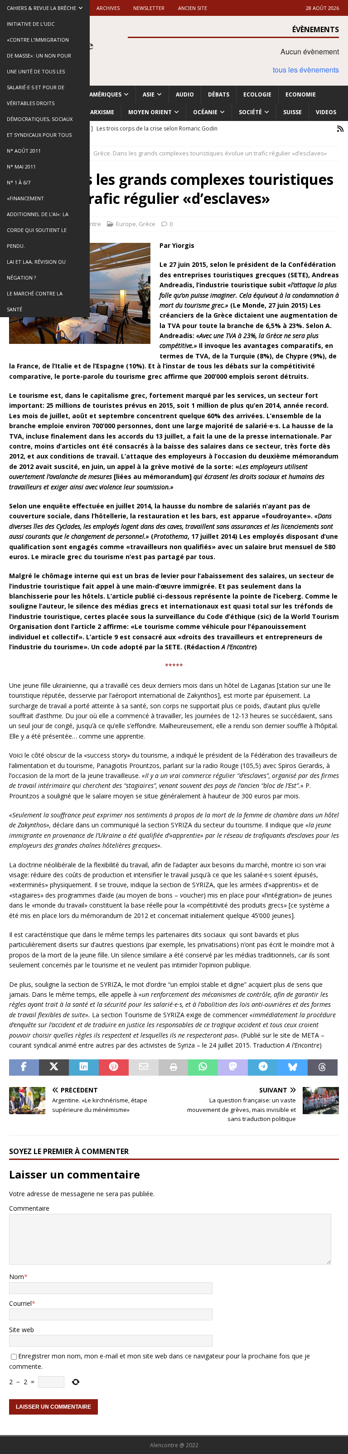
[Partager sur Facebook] (24, 1067)
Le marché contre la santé (35, 301)
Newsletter (148, 8)
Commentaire (29, 1208)
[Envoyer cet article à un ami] (144, 1067)
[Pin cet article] (114, 1067)
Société (250, 112)
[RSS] (340, 129)
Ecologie (257, 94)
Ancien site (192, 8)
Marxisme (99, 112)
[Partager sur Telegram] (263, 1067)
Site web (21, 1329)
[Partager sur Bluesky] (293, 1067)
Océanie (205, 112)
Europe (126, 224)
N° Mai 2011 (21, 166)
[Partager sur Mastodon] (233, 1067)
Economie (300, 94)
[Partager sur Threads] (323, 1067)
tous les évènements (306, 69)
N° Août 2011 (24, 150)
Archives (108, 8)
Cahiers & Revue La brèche (41, 8)
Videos (326, 112)
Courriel (20, 1303)
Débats (218, 94)
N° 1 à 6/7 (18, 182)
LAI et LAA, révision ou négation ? (36, 269)
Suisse (292, 112)
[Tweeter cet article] (54, 1067)
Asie (149, 94)
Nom (16, 1276)
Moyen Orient (150, 112)
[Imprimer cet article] (173, 1067)
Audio (185, 94)
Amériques (105, 94)
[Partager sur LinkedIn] (84, 1067)
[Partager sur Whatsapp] (203, 1067)
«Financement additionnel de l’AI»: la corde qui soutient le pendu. (37, 222)
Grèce (147, 224)
